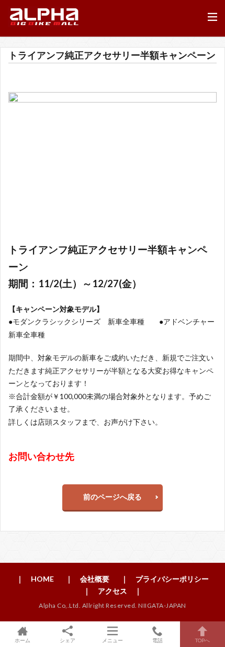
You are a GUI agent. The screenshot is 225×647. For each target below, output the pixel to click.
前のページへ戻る (112, 496)
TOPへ (202, 640)
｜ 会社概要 (87, 578)
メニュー (112, 640)
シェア (67, 640)
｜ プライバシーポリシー (165, 578)
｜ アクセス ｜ (112, 590)
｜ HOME (35, 578)
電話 (157, 640)
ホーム (22, 640)
